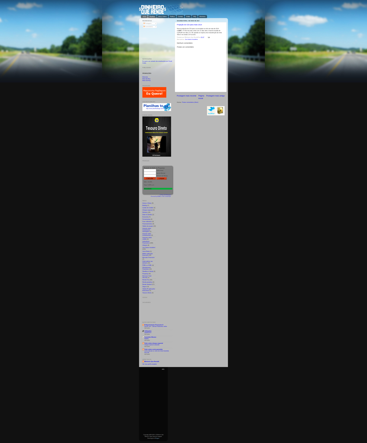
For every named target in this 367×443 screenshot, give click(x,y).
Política (172, 16)
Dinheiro (144, 212)
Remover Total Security (146, 276)
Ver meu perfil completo (149, 364)
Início (144, 16)
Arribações (147, 331)
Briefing (144, 205)
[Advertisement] (157, 43)
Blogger (157, 438)
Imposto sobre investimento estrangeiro (146, 230)
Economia (145, 217)
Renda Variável (147, 284)
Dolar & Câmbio (147, 214)
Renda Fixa (145, 279)
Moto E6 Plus (146, 79)
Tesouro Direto (146, 293)
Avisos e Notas (146, 203)
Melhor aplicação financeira (147, 254)
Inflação (144, 245)
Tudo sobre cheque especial (153, 343)
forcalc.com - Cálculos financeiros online (155, 326)
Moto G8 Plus (146, 80)
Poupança (145, 273)
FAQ (194, 16)
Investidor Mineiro (150, 337)
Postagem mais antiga (215, 96)
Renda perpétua (147, 282)
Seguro (144, 286)
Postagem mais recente (186, 96)
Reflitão (146, 338)
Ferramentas (146, 219)
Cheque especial (147, 210)
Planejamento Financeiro (146, 268)
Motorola (145, 77)
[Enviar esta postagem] (208, 37)
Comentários (149, 26)
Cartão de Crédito (147, 207)
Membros (202, 16)
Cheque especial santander (151, 344)
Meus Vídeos (162, 16)
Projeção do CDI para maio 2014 (189, 25)
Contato (180, 16)
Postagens (148, 23)
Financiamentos (147, 224)
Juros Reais (146, 251)
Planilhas (152, 16)
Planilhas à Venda (147, 271)
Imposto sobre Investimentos (146, 234)
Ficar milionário (147, 221)
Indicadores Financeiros (145, 242)
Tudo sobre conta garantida (153, 349)
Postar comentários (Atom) (190, 102)
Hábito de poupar (147, 226)
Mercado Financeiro (148, 257)
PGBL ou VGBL (147, 265)
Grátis (188, 16)
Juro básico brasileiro (191, 39)
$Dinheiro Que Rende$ (151, 361)
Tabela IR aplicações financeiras (148, 289)
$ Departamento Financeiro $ (153, 325)
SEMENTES (147, 332)
